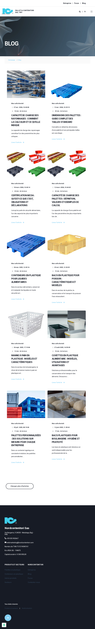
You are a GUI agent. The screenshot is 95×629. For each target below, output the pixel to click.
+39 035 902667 (12, 538)
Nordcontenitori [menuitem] (35, 565)
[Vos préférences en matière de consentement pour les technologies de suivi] (4, 625)
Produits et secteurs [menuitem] (14, 565)
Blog (19, 60)
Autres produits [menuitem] (10, 578)
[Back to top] (8, 617)
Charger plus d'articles (20, 486)
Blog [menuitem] (84, 3)
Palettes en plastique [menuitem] (12, 570)
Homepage (11, 60)
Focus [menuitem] (76, 3)
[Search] (80, 11)
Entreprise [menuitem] (67, 3)
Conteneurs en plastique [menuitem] (14, 574)
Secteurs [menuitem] (8, 582)
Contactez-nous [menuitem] (34, 582)
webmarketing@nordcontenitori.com (20, 542)
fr (85, 11)
